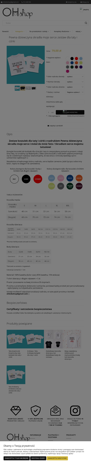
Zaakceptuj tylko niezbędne (16, 458)
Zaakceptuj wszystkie (57, 458)
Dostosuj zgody (38, 458)
